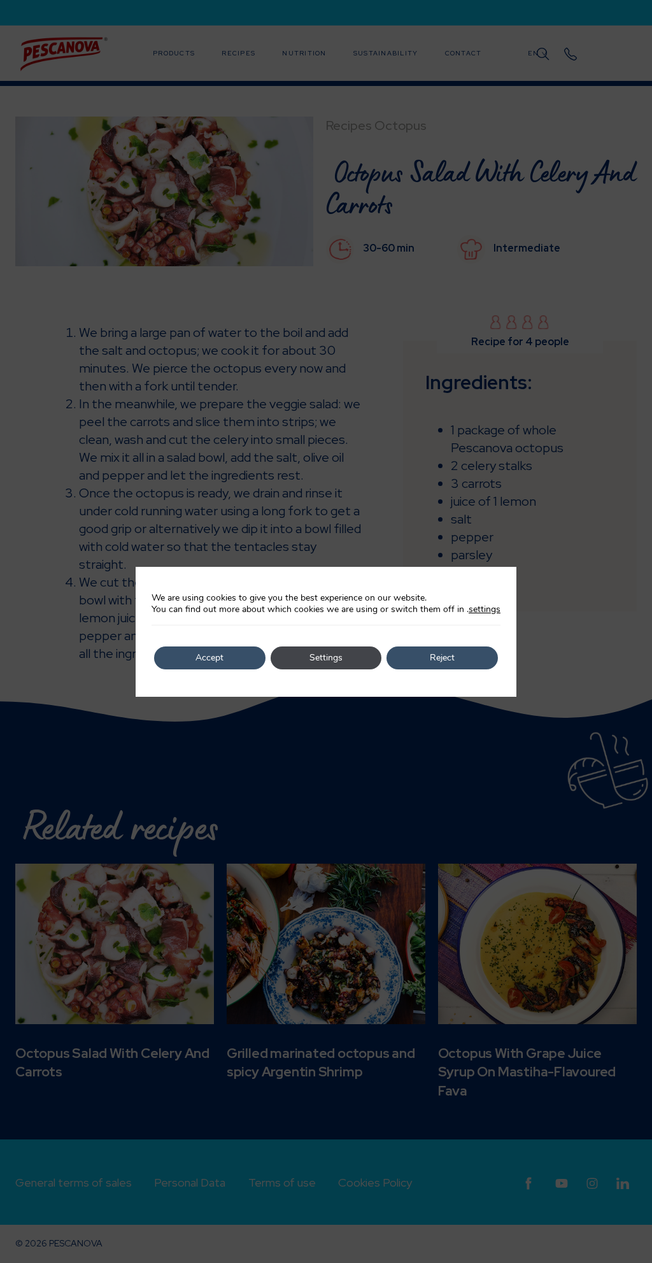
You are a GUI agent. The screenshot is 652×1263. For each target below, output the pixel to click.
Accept (209, 658)
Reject (442, 658)
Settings (326, 658)
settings (484, 609)
